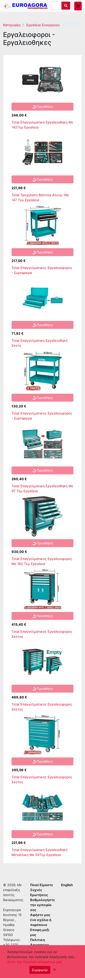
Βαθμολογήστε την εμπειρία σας (42, 905)
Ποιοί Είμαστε (41, 885)
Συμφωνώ (40, 970)
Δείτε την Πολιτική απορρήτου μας (34, 962)
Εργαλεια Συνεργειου (42, 25)
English (67, 885)
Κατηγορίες (12, 25)
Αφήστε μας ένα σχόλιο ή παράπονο (40, 920)
